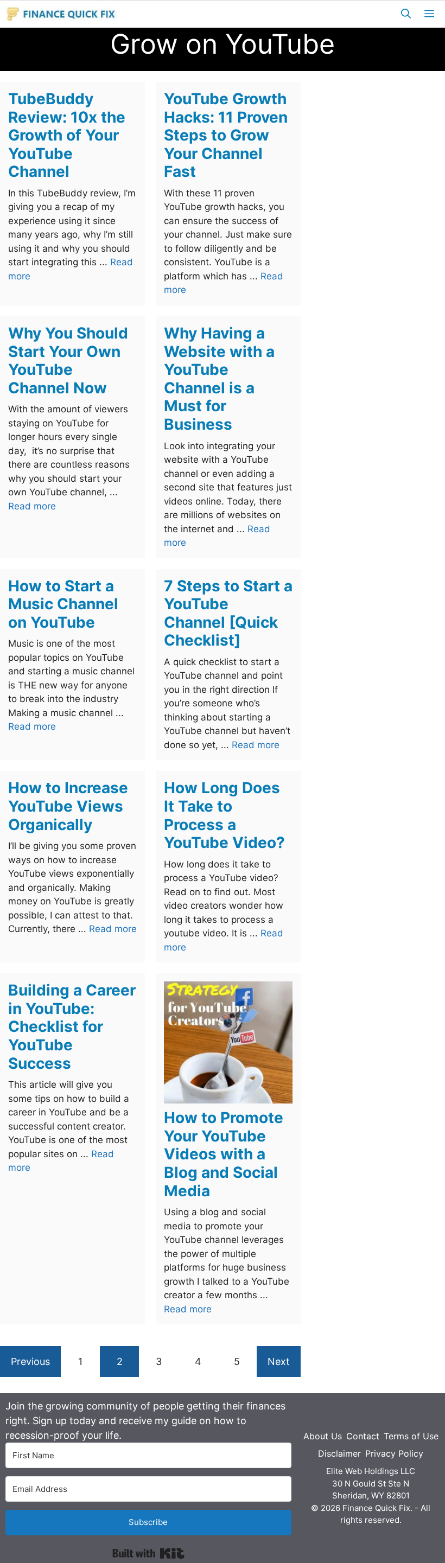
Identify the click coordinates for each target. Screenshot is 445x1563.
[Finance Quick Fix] (61, 14)
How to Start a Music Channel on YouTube (63, 604)
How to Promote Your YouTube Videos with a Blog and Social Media (223, 1154)
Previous (30, 1361)
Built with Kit (148, 1553)
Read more (32, 506)
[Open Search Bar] (406, 14)
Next (279, 1361)
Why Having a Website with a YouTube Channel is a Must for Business (219, 378)
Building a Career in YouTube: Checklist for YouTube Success (72, 1026)
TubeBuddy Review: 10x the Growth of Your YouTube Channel (66, 135)
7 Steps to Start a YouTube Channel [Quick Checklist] (228, 613)
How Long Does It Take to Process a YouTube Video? (224, 815)
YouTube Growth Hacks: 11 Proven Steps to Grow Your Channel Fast (226, 135)
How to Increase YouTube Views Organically (68, 806)
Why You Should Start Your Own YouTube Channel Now (68, 360)
